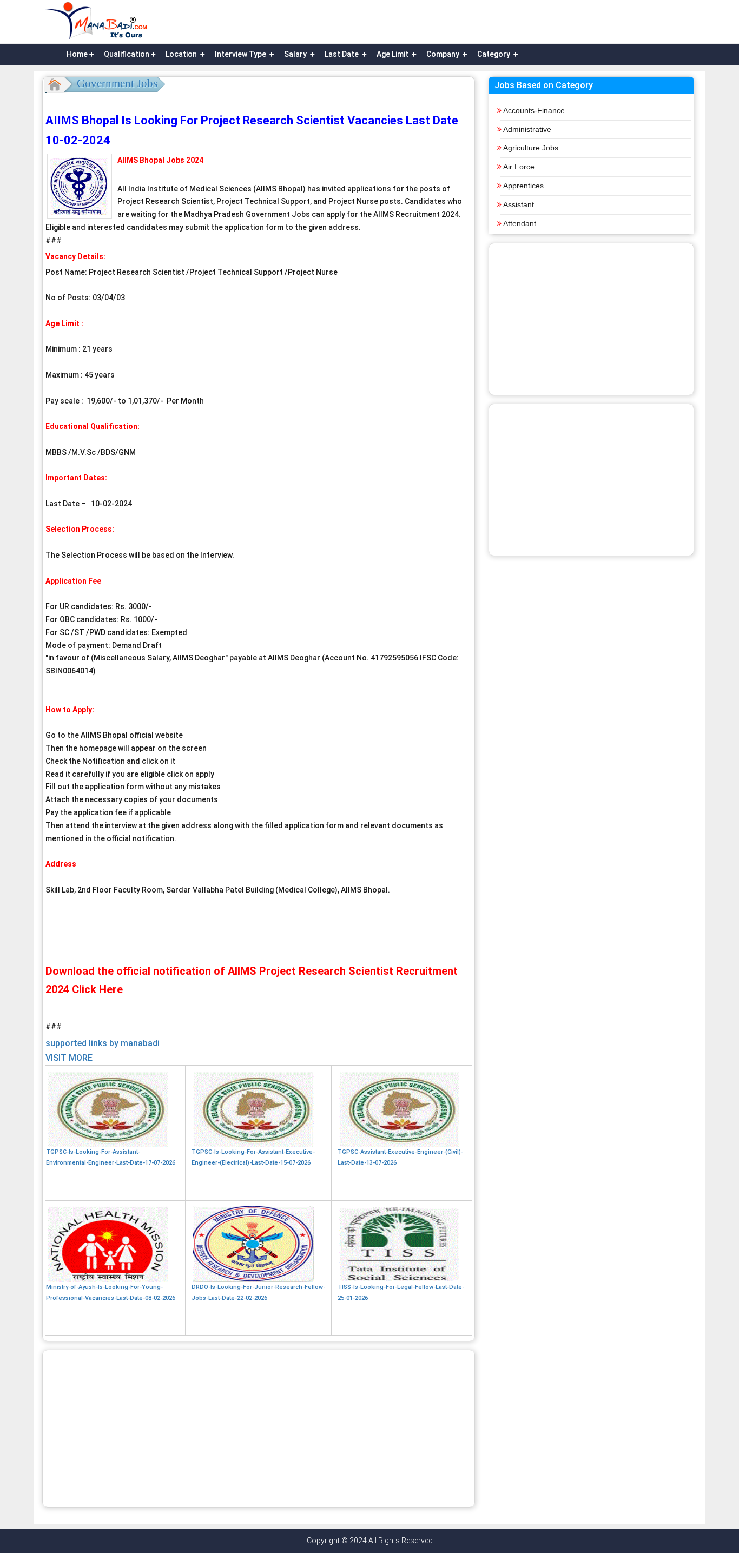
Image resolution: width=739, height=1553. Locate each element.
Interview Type (241, 54)
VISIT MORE (69, 1058)
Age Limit (393, 54)
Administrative (527, 129)
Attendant (519, 223)
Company (443, 54)
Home (77, 54)
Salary (296, 54)
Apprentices (523, 185)
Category (494, 54)
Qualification (126, 54)
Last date (342, 54)
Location (182, 54)
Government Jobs (117, 83)
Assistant (518, 204)
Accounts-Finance (534, 110)
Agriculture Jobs (530, 147)
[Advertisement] (258, 1428)
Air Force (519, 166)
